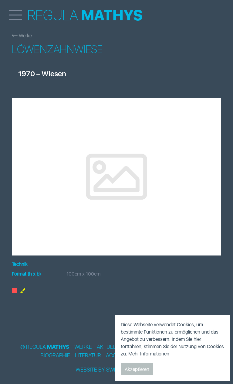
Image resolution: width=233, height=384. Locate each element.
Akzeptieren (137, 369)
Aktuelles (111, 347)
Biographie (55, 355)
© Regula (44, 347)
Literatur (88, 355)
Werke (25, 35)
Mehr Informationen (148, 353)
